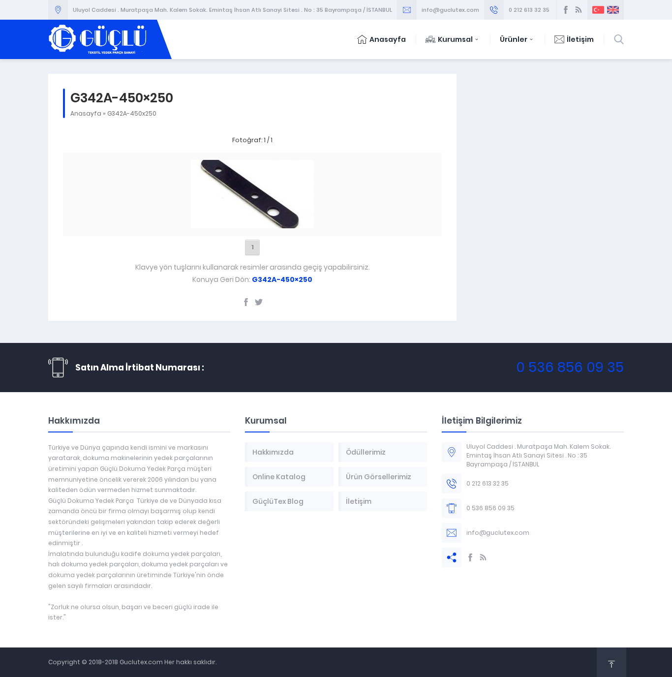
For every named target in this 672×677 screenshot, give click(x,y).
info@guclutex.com (450, 10)
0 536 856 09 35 (570, 367)
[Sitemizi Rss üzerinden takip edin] (578, 10)
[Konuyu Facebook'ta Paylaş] (246, 302)
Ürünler (513, 39)
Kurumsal (455, 39)
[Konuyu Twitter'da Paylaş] (259, 302)
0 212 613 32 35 (529, 10)
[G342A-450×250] (252, 223)
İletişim (580, 39)
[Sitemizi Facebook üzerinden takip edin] (566, 10)
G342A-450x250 (131, 113)
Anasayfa (387, 39)
